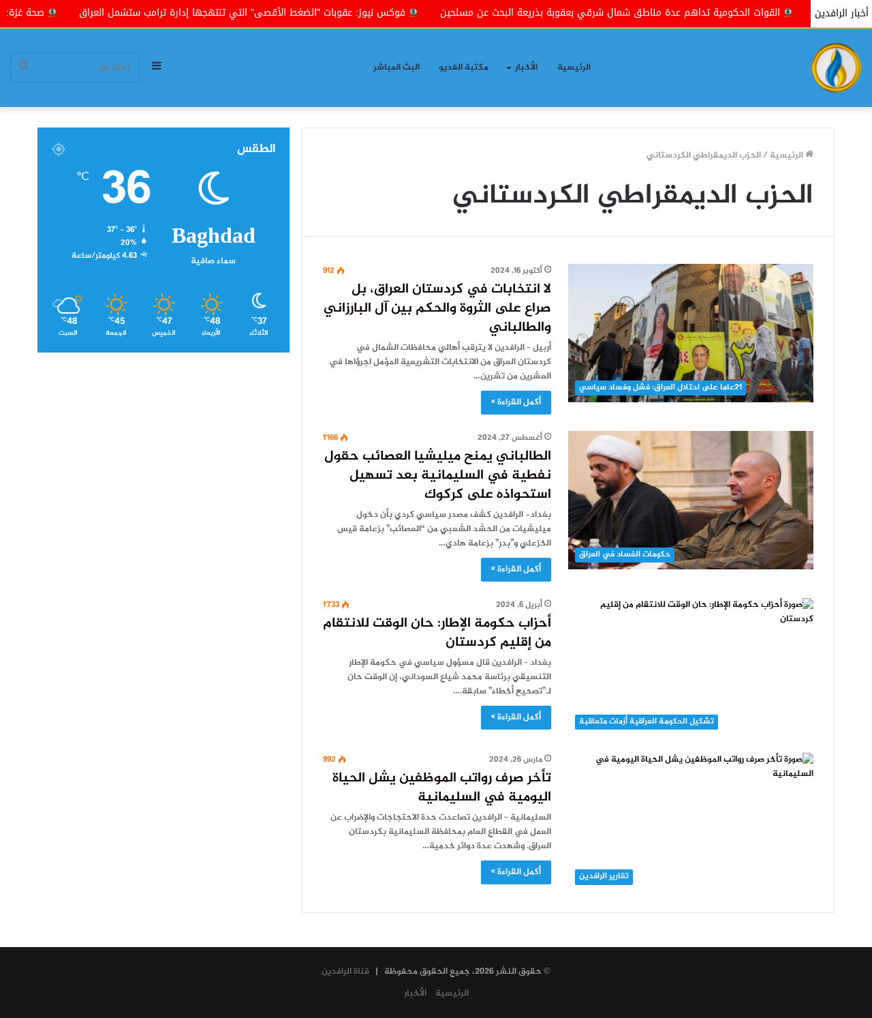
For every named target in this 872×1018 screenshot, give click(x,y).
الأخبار (526, 67)
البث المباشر (396, 67)
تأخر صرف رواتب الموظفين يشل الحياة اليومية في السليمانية (441, 787)
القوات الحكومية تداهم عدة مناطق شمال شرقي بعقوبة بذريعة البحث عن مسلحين (658, 12)
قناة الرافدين (345, 971)
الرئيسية (574, 67)
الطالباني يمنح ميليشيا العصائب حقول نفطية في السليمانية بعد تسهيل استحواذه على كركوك (437, 476)
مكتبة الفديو (463, 67)
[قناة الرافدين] (836, 67)
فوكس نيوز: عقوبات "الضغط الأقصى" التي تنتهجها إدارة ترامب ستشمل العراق (290, 12)
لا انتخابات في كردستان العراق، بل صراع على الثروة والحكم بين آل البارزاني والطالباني (437, 309)
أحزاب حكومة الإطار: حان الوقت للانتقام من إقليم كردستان (437, 633)
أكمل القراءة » (516, 402)
